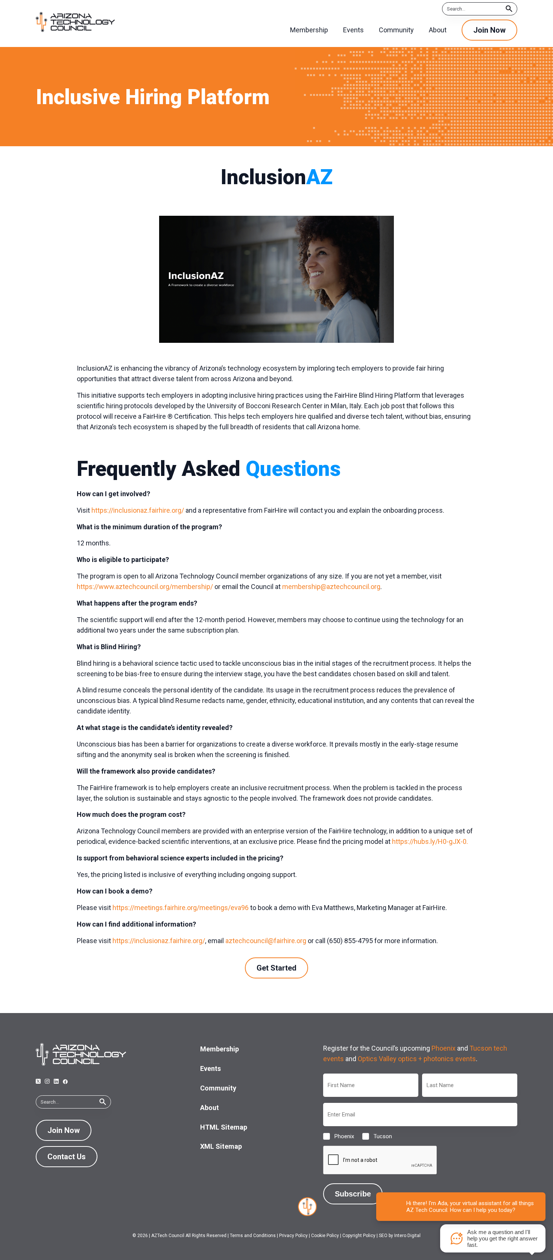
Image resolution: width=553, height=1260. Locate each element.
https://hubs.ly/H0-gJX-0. (430, 841)
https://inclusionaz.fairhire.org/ (137, 510)
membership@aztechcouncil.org (331, 587)
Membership (219, 1049)
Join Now (489, 30)
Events (210, 1068)
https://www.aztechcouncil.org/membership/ (145, 587)
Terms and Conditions (253, 1235)
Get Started (276, 967)
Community (218, 1088)
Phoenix (443, 1048)
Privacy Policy (293, 1235)
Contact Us (66, 1156)
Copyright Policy (358, 1235)
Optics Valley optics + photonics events (417, 1059)
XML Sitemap (221, 1146)
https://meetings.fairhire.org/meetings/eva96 (180, 908)
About (209, 1108)
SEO (383, 1235)
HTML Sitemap (223, 1127)
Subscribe (353, 1194)
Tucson (377, 1136)
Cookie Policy (325, 1235)
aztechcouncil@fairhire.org (265, 941)
